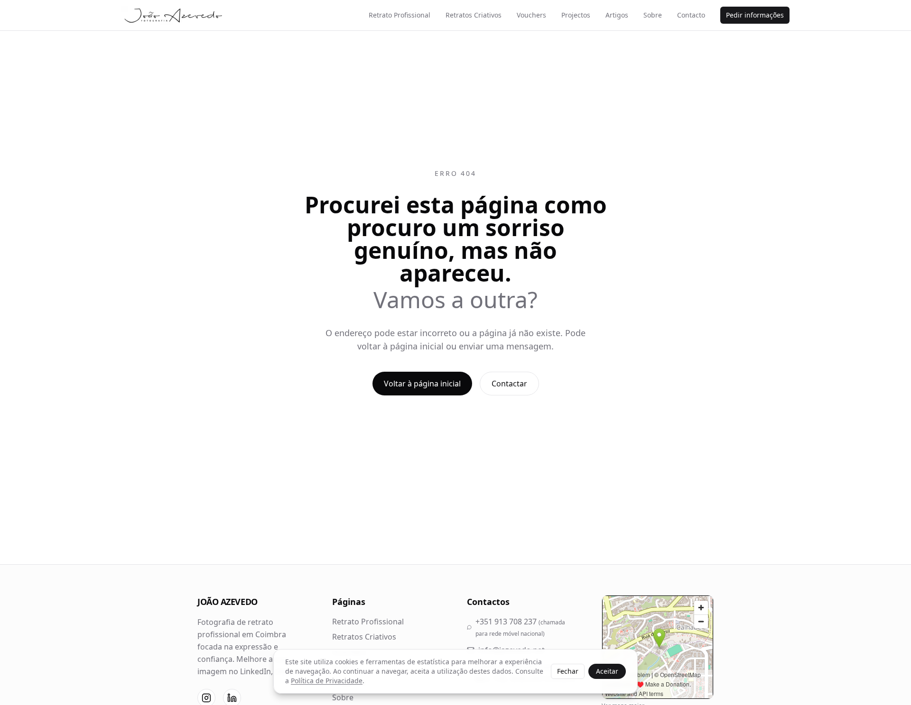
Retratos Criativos (474, 14)
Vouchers (531, 14)
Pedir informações (755, 14)
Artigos (616, 14)
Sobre (652, 14)
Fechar (567, 671)
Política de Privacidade (327, 680)
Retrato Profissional (399, 14)
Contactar (509, 383)
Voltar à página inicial (422, 383)
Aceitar (607, 671)
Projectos (575, 14)
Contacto (691, 14)
